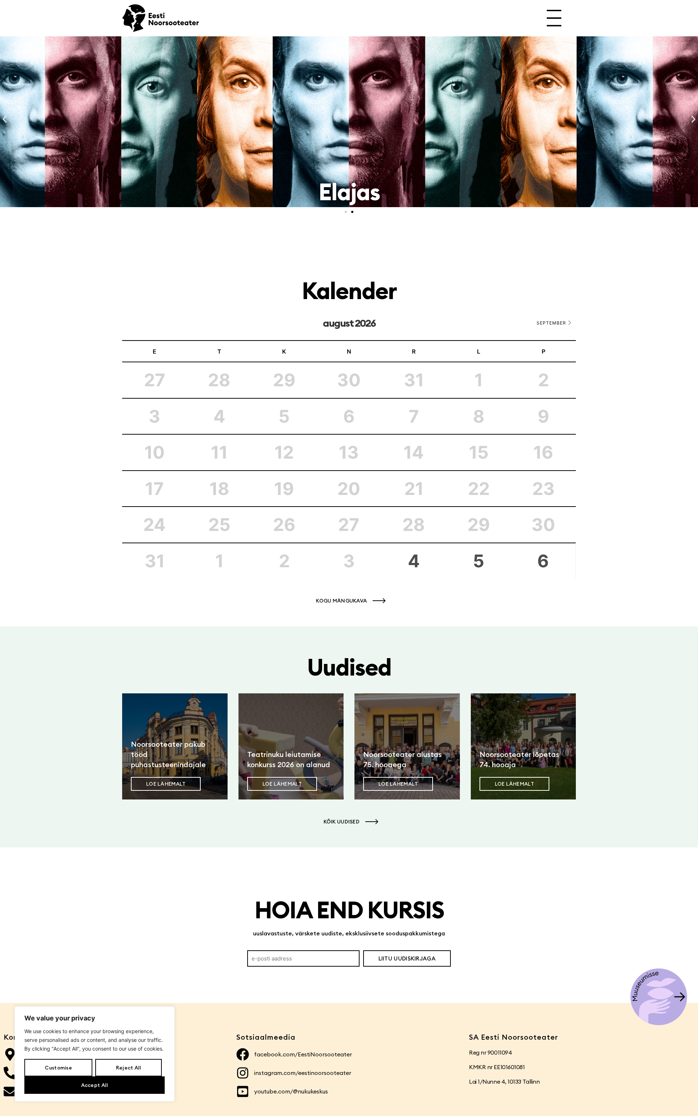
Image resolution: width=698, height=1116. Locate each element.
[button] (4, 119)
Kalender (349, 290)
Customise (58, 1067)
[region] (94, 1053)
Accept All (94, 1085)
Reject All (128, 1067)
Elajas (349, 191)
